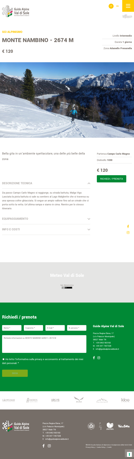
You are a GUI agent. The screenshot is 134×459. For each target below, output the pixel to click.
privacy (38, 359)
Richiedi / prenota (111, 179)
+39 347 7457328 (103, 346)
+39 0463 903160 (103, 342)
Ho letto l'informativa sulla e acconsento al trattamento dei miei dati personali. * (42, 361)
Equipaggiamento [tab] (15, 219)
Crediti (109, 447)
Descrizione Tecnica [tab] (17, 183)
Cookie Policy (101, 447)
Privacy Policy (90, 447)
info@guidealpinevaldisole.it (107, 349)
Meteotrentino (69, 285)
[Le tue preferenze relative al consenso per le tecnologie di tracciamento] (129, 454)
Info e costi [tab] (11, 229)
